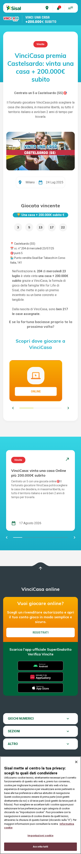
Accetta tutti (40, 846)
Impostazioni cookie (40, 835)
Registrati (41, 632)
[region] (40, 805)
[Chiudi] (76, 762)
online (36, 391)
